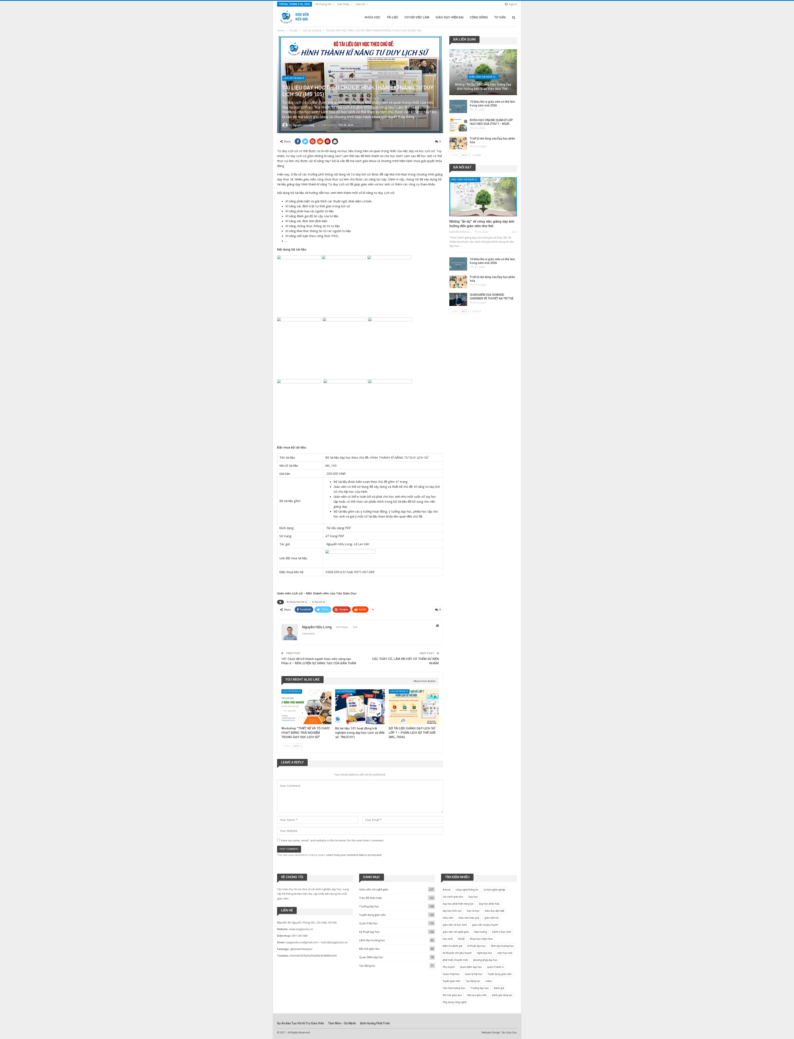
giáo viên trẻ (491, 917)
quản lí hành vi (495, 967)
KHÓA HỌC (372, 17)
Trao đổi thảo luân (370, 898)
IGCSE (461, 939)
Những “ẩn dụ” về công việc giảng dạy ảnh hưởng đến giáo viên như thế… (483, 87)
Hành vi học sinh (501, 931)
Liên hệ (360, 4)
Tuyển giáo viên (451, 981)
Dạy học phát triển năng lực (458, 903)
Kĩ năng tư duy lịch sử (297, 602)
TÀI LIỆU (392, 17)
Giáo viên (448, 917)
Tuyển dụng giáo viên (372, 915)
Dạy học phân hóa (489, 903)
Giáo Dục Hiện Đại (449, 17)
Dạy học (473, 896)
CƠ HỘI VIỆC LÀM (416, 17)
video (488, 981)
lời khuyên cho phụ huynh (457, 953)
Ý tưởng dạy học (369, 906)
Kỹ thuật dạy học (369, 932)
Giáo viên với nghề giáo (484, 76)
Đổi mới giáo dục (369, 949)
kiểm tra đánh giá (452, 946)
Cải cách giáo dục (453, 896)
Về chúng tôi (323, 4)
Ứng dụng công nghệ (454, 1002)
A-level (446, 889)
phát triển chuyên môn (455, 960)
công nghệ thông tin (467, 889)
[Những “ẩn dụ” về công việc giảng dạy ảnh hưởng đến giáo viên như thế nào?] (483, 72)
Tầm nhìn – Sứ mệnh (342, 1023)
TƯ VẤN (500, 17)
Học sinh (448, 939)
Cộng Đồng (479, 17)
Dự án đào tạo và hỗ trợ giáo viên (300, 1023)
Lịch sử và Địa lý (294, 78)
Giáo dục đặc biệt (494, 910)
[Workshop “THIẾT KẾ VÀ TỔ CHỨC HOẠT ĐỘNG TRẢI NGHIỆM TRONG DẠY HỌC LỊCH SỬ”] (306, 706)
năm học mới (504, 953)
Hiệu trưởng (480, 931)
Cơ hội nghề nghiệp (494, 889)
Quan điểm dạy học (371, 957)
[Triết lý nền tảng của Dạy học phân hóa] (458, 143)
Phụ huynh (449, 967)
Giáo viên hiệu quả (468, 917)
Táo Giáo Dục (509, 1032)
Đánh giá (499, 988)
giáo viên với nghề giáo (456, 931)
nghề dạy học (484, 953)
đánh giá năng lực (502, 995)
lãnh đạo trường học (502, 946)
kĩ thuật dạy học (477, 946)
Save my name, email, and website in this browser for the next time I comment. (332, 840)
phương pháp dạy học (485, 960)
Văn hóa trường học (454, 988)
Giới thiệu (343, 4)
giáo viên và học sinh (455, 924)
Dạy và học (473, 910)
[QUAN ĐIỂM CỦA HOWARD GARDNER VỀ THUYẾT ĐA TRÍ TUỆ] (458, 299)
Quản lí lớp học (368, 923)
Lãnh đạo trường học (372, 940)
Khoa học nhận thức (481, 939)
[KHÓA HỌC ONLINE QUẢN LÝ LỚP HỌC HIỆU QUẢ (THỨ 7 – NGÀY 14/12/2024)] (458, 124)
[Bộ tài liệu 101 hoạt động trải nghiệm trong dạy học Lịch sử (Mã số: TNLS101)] (360, 706)
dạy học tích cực (452, 910)
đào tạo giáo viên (477, 995)
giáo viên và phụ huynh (485, 924)
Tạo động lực (367, 965)
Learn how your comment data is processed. (354, 855)
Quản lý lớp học (473, 974)
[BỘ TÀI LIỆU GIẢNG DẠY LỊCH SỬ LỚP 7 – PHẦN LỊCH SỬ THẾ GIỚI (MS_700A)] (414, 706)
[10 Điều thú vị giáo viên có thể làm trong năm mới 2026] (458, 106)
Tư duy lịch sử (318, 602)
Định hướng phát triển (375, 1023)
